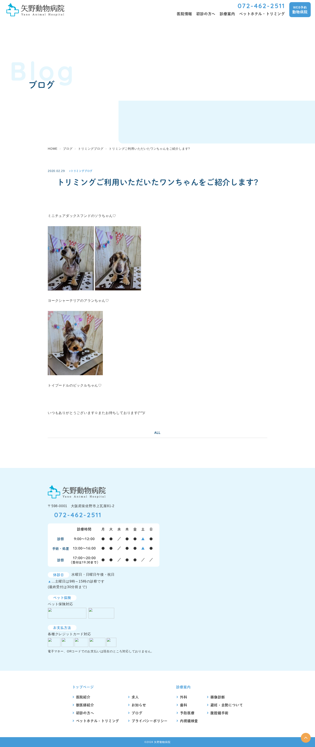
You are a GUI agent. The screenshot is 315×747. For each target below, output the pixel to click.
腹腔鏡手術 (219, 712)
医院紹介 (83, 697)
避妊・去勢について (226, 704)
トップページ (83, 686)
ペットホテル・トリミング (97, 720)
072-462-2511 (261, 6)
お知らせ (139, 704)
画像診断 (217, 697)
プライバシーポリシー (150, 720)
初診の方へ (85, 712)
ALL (157, 432)
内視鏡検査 (189, 720)
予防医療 (187, 712)
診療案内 (183, 686)
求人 (135, 697)
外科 (183, 697)
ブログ (137, 712)
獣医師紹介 (85, 704)
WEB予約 (300, 9)
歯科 (183, 704)
